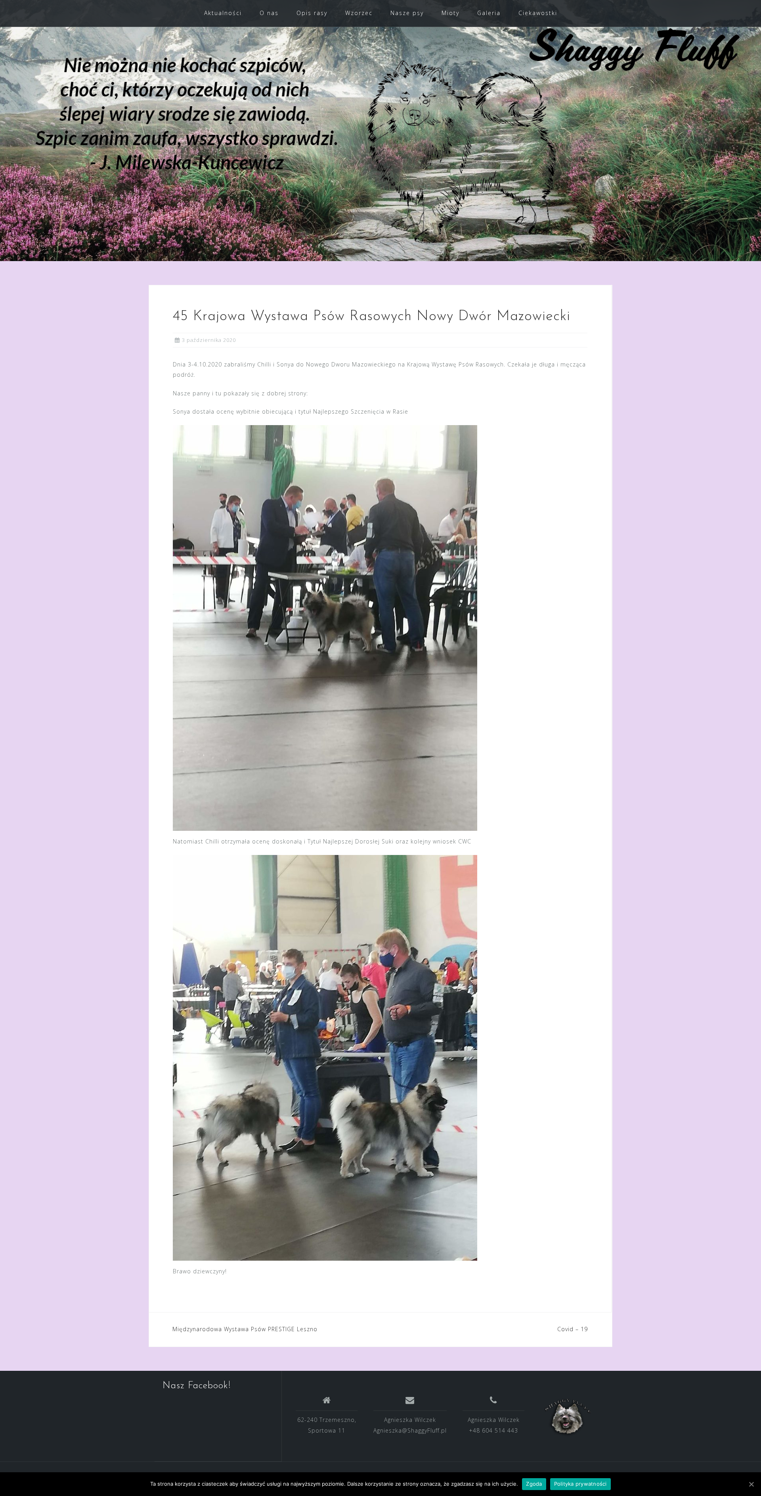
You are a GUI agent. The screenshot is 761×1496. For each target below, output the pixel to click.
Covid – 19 (572, 1329)
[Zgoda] (751, 1484)
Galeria (489, 13)
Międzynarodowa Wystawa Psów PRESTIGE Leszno (244, 1329)
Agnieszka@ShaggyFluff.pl (410, 1430)
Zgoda (534, 1484)
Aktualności (223, 13)
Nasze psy (407, 13)
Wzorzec (359, 13)
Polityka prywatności (580, 1484)
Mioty (450, 13)
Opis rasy (311, 13)
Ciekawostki (537, 13)
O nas (269, 13)
